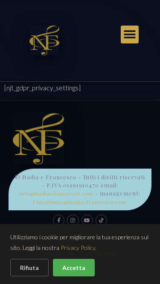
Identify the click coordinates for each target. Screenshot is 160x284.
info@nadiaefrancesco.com (56, 193)
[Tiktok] (101, 220)
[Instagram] (73, 220)
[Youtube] (87, 220)
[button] (130, 34)
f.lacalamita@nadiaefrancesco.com (80, 201)
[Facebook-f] (58, 220)
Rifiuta (29, 267)
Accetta (73, 267)
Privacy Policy (78, 247)
